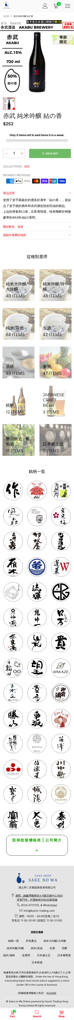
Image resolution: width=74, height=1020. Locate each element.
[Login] (45, 5)
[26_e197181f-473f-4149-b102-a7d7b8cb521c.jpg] (13, 769)
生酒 (52, 948)
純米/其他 (37, 948)
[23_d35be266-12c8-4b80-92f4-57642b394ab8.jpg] (13, 719)
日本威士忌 (43, 955)
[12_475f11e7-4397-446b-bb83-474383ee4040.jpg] (37, 719)
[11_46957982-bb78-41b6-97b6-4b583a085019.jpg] (61, 567)
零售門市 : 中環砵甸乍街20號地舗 (37, 899)
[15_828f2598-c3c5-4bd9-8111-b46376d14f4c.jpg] (13, 668)
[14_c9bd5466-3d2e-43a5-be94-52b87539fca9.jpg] (61, 693)
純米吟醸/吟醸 (15, 948)
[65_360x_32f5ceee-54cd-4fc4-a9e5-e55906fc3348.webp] (37, 820)
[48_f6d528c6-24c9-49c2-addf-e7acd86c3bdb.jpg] (61, 592)
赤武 (27, 166)
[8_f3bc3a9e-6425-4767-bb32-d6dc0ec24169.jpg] (13, 567)
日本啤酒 (37, 962)
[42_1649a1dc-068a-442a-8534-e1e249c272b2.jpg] (13, 618)
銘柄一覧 (13, 940)
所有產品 (31, 940)
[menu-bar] (67, 6)
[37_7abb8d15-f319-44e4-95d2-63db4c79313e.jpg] (37, 668)
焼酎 (64, 948)
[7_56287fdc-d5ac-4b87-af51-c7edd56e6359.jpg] (61, 541)
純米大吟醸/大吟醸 (55, 940)
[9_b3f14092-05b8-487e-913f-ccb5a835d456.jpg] (37, 567)
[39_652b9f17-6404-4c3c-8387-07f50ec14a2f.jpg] (61, 668)
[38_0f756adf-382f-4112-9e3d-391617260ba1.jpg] (37, 693)
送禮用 (26, 955)
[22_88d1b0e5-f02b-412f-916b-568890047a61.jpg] (61, 719)
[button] (6, 153)
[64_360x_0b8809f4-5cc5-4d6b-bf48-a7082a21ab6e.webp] (61, 794)
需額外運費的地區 (14, 235)
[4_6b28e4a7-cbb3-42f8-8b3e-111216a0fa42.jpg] (37, 490)
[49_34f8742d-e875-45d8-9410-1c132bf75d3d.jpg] (13, 743)
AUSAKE (51, 993)
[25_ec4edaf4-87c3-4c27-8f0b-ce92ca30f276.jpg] (61, 769)
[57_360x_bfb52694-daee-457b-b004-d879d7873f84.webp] (13, 592)
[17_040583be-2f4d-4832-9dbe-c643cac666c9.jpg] (37, 794)
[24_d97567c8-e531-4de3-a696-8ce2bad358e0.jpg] (13, 820)
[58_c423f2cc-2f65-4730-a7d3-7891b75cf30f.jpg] (37, 592)
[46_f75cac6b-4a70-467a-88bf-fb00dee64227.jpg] (37, 618)
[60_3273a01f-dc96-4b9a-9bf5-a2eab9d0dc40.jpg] (37, 516)
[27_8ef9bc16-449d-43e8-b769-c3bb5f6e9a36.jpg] (13, 516)
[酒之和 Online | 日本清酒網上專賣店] (6, 5)
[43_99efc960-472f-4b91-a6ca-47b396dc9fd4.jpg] (13, 642)
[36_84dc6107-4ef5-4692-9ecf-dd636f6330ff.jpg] (61, 490)
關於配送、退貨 (13, 226)
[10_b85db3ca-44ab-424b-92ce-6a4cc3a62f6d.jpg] (61, 516)
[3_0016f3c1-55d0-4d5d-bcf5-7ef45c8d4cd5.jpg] (37, 541)
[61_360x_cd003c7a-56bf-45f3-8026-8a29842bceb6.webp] (13, 794)
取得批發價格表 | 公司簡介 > (37, 845)
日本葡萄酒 (64, 955)
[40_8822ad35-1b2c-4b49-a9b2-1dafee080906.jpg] (61, 642)
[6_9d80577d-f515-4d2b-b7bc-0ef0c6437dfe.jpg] (61, 743)
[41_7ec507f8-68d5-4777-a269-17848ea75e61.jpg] (13, 693)
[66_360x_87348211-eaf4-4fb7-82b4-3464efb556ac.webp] (61, 820)
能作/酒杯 (9, 955)
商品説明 (9, 193)
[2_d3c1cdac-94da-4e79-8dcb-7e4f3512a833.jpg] (13, 541)
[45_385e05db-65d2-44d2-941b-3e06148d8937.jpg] (37, 642)
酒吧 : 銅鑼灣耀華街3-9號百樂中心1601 (39, 895)
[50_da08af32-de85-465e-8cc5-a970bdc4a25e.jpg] (37, 743)
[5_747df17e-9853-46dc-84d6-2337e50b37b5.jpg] (37, 769)
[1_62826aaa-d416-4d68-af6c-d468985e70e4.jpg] (13, 490)
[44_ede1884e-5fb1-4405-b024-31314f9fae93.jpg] (61, 618)
